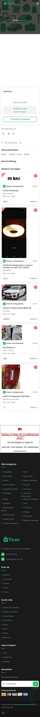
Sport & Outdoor (9, 515)
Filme (25, 472)
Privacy (6, 592)
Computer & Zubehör (10, 489)
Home (15, 20)
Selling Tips (7, 657)
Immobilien (27, 489)
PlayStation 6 (9, 347)
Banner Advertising (10, 612)
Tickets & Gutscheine (31, 499)
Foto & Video (28, 476)
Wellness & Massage (31, 520)
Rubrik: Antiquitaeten (15, 186)
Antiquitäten (7, 472)
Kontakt (6, 583)
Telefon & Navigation (10, 523)
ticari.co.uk (6, 637)
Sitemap (6, 662)
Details (33, 202)
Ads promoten (8, 616)
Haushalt (26, 485)
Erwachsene (27, 516)
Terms (5, 588)
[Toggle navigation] (38, 3)
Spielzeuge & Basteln (7, 509)
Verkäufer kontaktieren (21, 119)
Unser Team (7, 579)
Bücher (5, 480)
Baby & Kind (7, 476)
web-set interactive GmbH (24, 705)
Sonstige (26, 512)
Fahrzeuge (7, 493)
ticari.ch (5, 625)
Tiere (25, 503)
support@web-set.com (14, 559)
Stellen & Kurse (8, 519)
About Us (6, 575)
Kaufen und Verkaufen (11, 608)
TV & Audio (27, 508)
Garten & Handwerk (30, 480)
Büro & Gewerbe (9, 485)
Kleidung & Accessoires (26, 494)
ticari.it (5, 629)
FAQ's (5, 653)
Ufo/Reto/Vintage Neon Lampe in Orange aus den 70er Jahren (18, 266)
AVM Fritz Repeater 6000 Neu (16, 396)
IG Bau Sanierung (10, 190)
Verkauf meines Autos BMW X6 (17, 308)
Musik (5, 499)
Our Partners (7, 620)
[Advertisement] (20, 55)
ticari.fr (5, 633)
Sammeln (6, 503)
